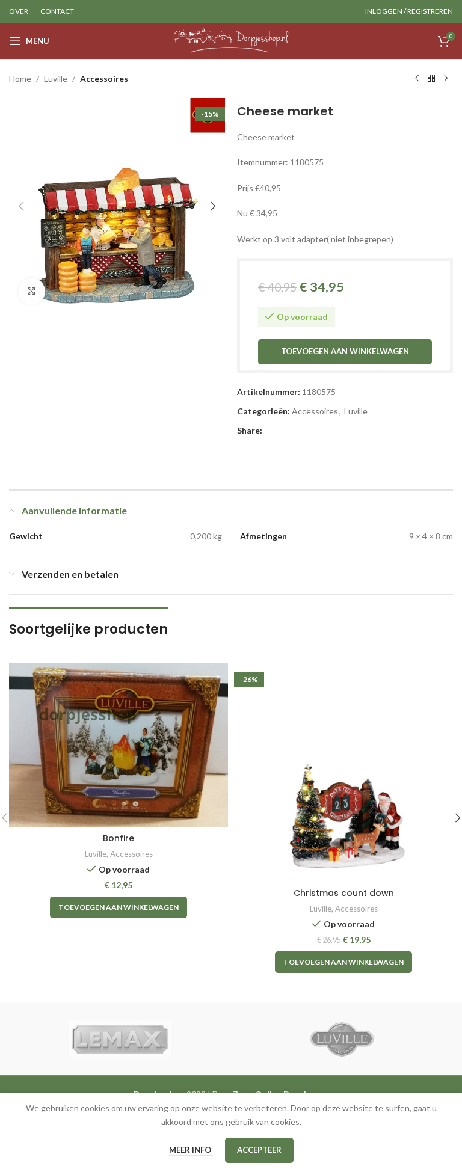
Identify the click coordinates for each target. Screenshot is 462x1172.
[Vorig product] (417, 79)
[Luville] (342, 1039)
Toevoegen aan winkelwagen (345, 351)
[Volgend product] (446, 79)
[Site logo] (231, 40)
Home (20, 78)
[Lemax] (120, 1039)
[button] (21, 206)
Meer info (191, 1150)
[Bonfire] (118, 745)
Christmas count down (344, 893)
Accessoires (104, 78)
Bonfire (118, 838)
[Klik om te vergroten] (31, 291)
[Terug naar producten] (431, 79)
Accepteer (259, 1150)
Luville (55, 78)
